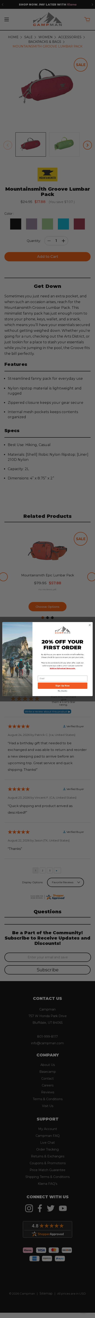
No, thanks (62, 691)
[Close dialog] (90, 625)
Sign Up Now (62, 685)
